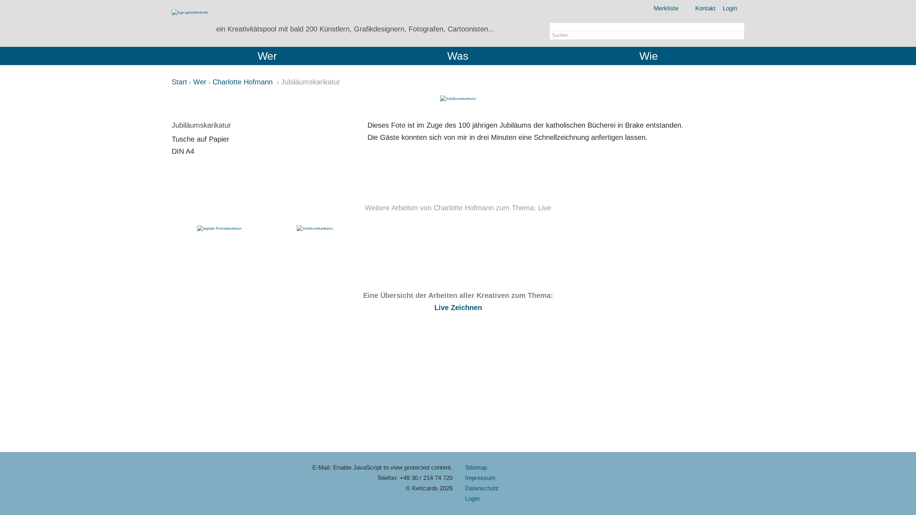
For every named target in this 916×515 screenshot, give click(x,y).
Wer (267, 56)
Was (457, 56)
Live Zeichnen (458, 308)
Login (730, 8)
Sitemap (476, 467)
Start (179, 82)
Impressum (480, 478)
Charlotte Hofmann (244, 82)
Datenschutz (482, 488)
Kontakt (705, 8)
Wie (648, 56)
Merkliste (666, 8)
